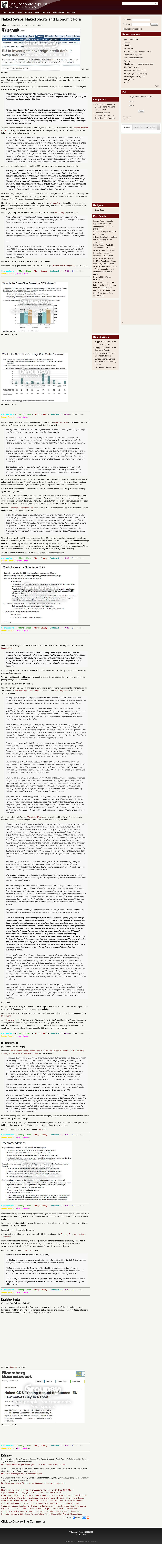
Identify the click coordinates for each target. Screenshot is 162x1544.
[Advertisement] (103, 56)
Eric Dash (54, 1498)
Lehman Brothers (54, 1490)
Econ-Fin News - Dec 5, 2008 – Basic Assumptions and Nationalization (105, 269)
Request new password (132, 29)
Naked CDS (32, 1508)
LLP (61, 1500)
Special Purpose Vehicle (34, 1514)
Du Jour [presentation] (138, 127)
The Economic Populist (28, 4)
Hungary (68, 1500)
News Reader (58, 12)
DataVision (11, 1498)
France (39, 1500)
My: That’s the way (131, 67)
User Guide (99, 210)
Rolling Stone (19, 1511)
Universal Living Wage (102, 277)
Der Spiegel (33, 1498)
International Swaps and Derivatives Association (35, 1503)
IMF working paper (11, 1020)
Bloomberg (14, 1367)
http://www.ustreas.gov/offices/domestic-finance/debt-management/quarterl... (33, 1483)
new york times (22, 1490)
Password (127, 24)
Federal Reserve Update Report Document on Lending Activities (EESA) (103, 223)
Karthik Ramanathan (47, 1506)
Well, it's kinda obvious (133, 57)
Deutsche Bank (51, 1492)
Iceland (36, 1492)
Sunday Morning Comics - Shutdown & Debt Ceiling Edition (105, 361)
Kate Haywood (63, 1506)
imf (13, 1490)
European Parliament (68, 1498)
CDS (65, 1490)
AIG (44, 1490)
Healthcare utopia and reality (105, 231)
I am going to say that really (135, 73)
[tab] (127, 127)
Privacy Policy (81, 1534)
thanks (127, 42)
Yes (132, 101)
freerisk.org (6, 1016)
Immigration (129, 79)
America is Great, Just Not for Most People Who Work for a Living (104, 261)
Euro (42, 1492)
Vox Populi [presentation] (150, 127)
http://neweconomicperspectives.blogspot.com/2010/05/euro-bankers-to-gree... (33, 1464)
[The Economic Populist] (4, 7)
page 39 (42, 1129)
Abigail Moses (28, 1495)
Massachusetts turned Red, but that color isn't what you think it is (104, 285)
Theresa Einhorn (77, 1514)
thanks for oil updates (133, 54)
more (157, 86)
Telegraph (17, 1495)
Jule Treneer (32, 1506)
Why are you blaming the (134, 76)
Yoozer (127, 61)
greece (29, 1492)
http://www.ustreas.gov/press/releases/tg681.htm (21, 1473)
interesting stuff (61, 690)
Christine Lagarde (73, 1495)
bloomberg (5, 1490)
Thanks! (127, 45)
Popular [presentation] (127, 127)
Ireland (11, 1492)
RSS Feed (70, 12)
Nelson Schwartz (57, 1508)
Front (4, 12)
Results (125, 119)
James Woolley (17, 25)
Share (77, 1518)
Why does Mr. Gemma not (135, 70)
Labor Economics (24, 12)
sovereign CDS (17, 1514)
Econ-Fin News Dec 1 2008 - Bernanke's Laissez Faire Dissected (105, 253)
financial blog (6, 648)
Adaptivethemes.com (90, 1541)
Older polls (127, 117)
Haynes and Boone (51, 1500)
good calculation (131, 39)
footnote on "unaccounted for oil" (138, 51)
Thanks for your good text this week (139, 64)
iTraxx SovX (69, 1503)
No (132, 105)
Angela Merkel (41, 1495)
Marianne (12, 1508)
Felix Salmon (30, 1500)
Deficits (127, 82)
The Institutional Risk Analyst (57, 1514)
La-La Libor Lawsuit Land (105, 367)
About (11, 12)
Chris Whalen (59, 1495)
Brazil (51, 1495)
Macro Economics (42, 12)
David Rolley (22, 1498)
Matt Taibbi (21, 1508)
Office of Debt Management (63, 265)
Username (127, 19)
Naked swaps (43, 1508)
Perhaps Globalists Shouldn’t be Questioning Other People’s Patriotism (105, 115)
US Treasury (20, 1492)
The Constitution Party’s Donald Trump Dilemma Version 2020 (105, 107)
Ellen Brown (44, 1498)
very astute (128, 48)
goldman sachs (35, 1490)
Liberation (74, 1506)
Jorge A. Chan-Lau (19, 1506)
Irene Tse (60, 1503)
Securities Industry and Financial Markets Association (47, 1511)
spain (10, 1495)
